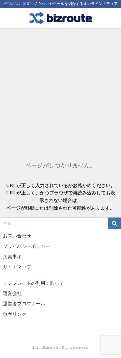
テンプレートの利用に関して (33, 283)
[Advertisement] (60, 91)
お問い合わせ (17, 235)
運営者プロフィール (24, 303)
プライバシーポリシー (26, 246)
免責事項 (12, 256)
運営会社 (12, 293)
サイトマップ (17, 266)
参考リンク (14, 314)
